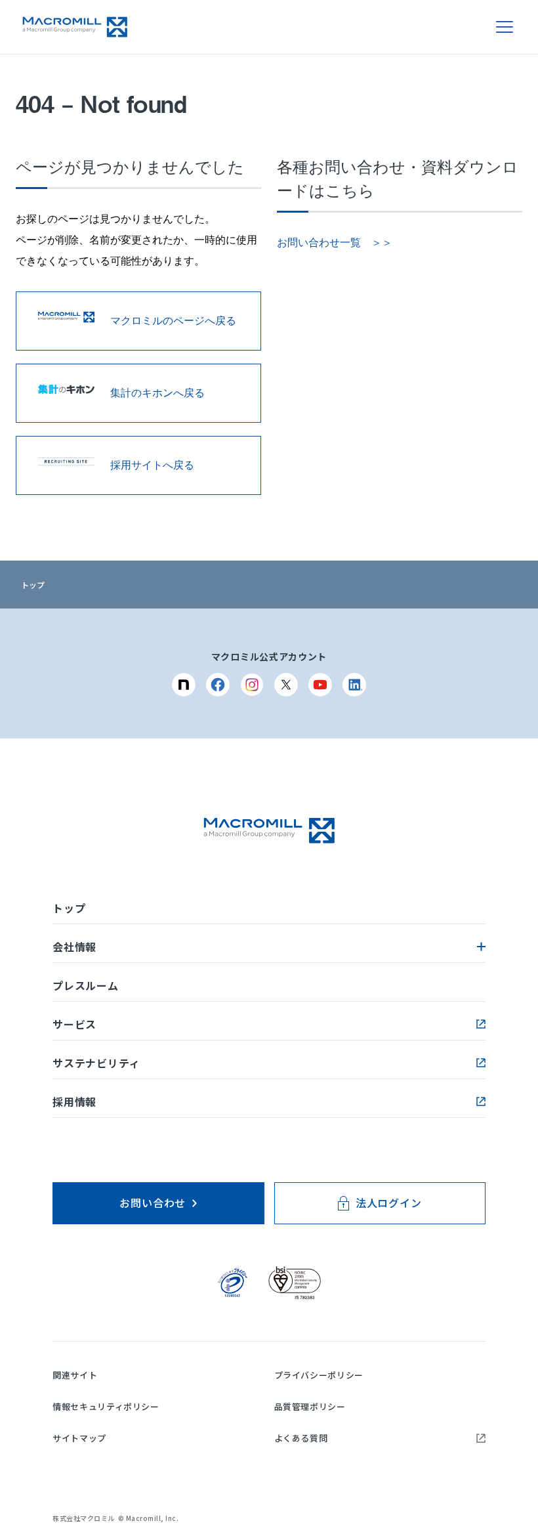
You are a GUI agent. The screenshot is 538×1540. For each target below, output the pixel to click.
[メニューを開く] (504, 27)
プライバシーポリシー (319, 1375)
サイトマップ (79, 1438)
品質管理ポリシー (310, 1406)
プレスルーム (85, 985)
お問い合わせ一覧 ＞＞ (334, 242)
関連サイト (74, 1375)
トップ (33, 584)
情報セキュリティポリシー (105, 1406)
